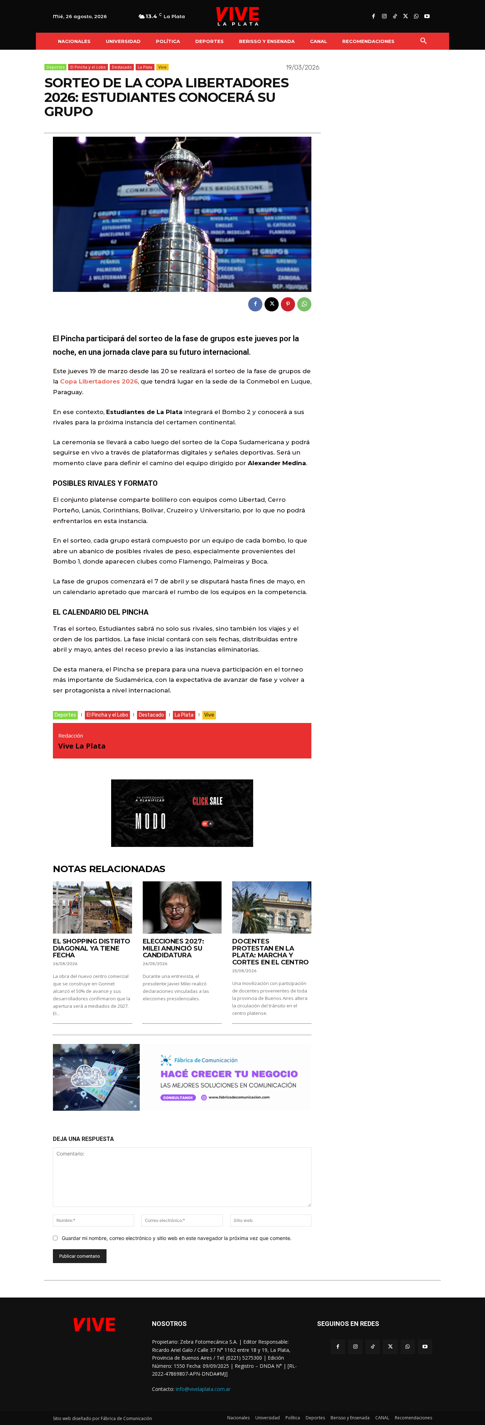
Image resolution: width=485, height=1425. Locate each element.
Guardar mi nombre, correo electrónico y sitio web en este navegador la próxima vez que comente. (176, 1238)
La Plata (145, 67)
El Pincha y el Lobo (88, 67)
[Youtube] (426, 16)
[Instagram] (384, 16)
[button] (423, 41)
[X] (405, 16)
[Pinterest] (288, 304)
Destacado (122, 67)
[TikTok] (394, 16)
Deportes (55, 67)
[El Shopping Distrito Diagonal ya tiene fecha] (92, 907)
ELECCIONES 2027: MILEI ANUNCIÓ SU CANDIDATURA (173, 948)
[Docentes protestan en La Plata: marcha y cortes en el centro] (271, 907)
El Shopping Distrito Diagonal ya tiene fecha (91, 948)
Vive (162, 67)
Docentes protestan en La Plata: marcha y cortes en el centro (270, 951)
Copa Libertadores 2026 (99, 381)
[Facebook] (373, 16)
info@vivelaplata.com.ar (203, 1389)
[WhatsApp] (416, 16)
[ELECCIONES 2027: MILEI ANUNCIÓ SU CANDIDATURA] (182, 907)
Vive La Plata (82, 746)
